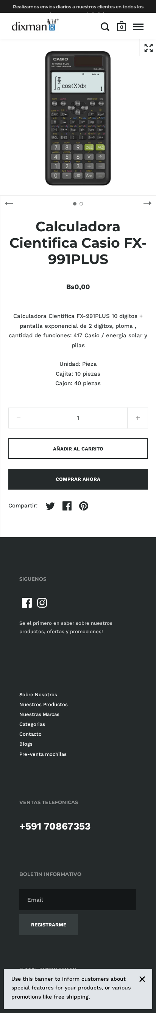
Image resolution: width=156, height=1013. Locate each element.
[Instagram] (42, 603)
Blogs (26, 744)
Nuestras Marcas (39, 714)
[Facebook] (27, 603)
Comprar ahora (78, 479)
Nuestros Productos (43, 704)
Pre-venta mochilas (43, 754)
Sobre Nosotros (38, 694)
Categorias (32, 724)
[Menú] (138, 26)
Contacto (30, 734)
